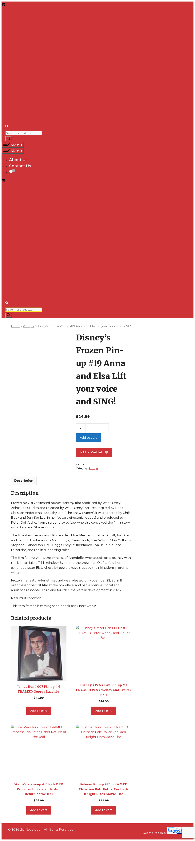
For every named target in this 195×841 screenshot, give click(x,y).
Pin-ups (28, 326)
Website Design (152, 832)
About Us (18, 159)
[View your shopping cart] (3, 4)
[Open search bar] (6, 126)
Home (15, 326)
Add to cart (88, 437)
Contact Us (20, 166)
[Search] (8, 138)
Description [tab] (23, 480)
